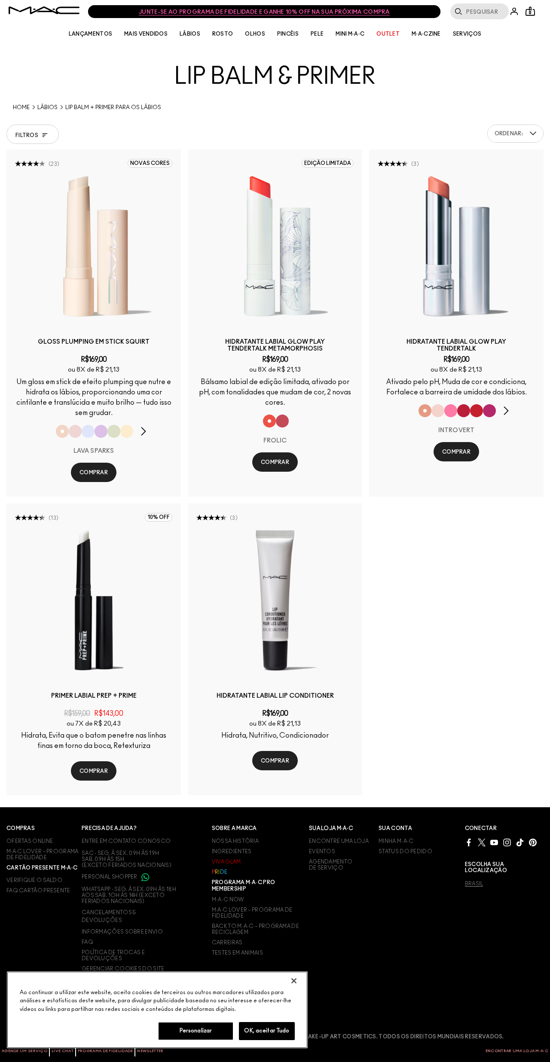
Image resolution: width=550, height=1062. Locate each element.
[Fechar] (293, 980)
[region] (157, 1009)
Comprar (93, 472)
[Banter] (463, 410)
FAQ (87, 942)
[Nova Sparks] (88, 431)
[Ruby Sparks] (75, 431)
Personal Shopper (110, 876)
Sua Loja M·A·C (331, 828)
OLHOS (255, 34)
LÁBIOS (190, 34)
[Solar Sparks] (126, 431)
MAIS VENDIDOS (146, 34)
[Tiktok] (520, 842)
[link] (93, 246)
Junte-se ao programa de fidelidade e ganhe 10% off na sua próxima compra (264, 12)
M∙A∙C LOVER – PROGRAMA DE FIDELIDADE (42, 854)
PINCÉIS (288, 34)
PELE (317, 34)
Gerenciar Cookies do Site (123, 968)
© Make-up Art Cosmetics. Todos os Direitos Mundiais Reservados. (401, 1036)
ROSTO (222, 34)
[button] (533, 133)
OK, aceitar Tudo (266, 1031)
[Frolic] (269, 421)
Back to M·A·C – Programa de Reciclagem (255, 929)
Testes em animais (237, 952)
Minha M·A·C (396, 841)
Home (21, 107)
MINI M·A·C (350, 34)
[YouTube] (494, 842)
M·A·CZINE (426, 34)
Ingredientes (232, 851)
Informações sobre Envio (122, 931)
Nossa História (235, 841)
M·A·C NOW (228, 899)
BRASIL (474, 883)
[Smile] (282, 421)
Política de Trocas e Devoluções (113, 955)
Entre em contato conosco (126, 841)
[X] (482, 842)
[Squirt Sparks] (113, 431)
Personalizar (196, 1031)
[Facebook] (469, 842)
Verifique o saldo (34, 880)
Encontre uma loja (339, 841)
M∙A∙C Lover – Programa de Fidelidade (252, 913)
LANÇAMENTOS (90, 34)
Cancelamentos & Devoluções (109, 916)
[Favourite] (437, 410)
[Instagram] (507, 842)
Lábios (47, 107)
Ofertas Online (29, 841)
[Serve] (476, 410)
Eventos (322, 851)
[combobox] (515, 133)
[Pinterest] (533, 842)
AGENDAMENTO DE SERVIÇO (330, 864)
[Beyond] (489, 410)
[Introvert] (425, 410)
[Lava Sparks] (62, 431)
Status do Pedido (405, 851)
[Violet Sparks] (101, 431)
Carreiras (227, 942)
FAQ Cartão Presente (38, 890)
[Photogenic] (450, 410)
